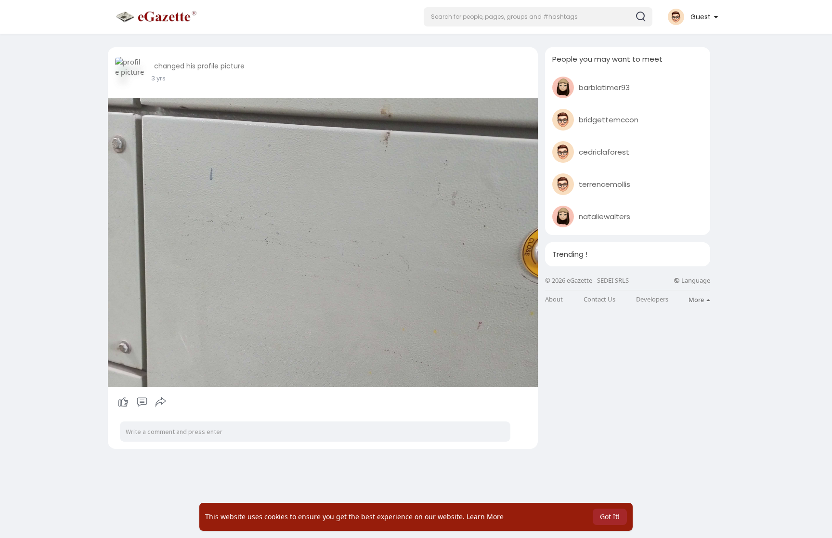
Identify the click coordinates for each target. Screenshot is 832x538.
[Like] (142, 402)
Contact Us (599, 299)
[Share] (161, 402)
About (554, 299)
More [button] (697, 299)
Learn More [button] (485, 516)
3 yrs (158, 78)
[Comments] (142, 402)
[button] (538, 16)
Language (695, 280)
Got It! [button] (610, 516)
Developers (652, 299)
